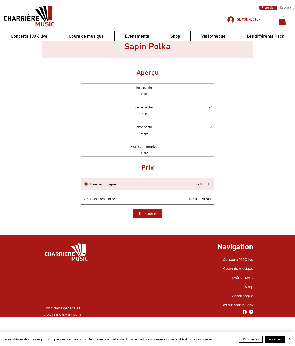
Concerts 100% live (238, 259)
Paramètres (251, 339)
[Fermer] (289, 339)
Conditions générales (62, 308)
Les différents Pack (237, 305)
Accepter (275, 339)
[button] (282, 20)
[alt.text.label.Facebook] (245, 312)
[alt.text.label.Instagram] (251, 312)
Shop (249, 286)
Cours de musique (238, 268)
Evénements (242, 277)
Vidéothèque (242, 295)
